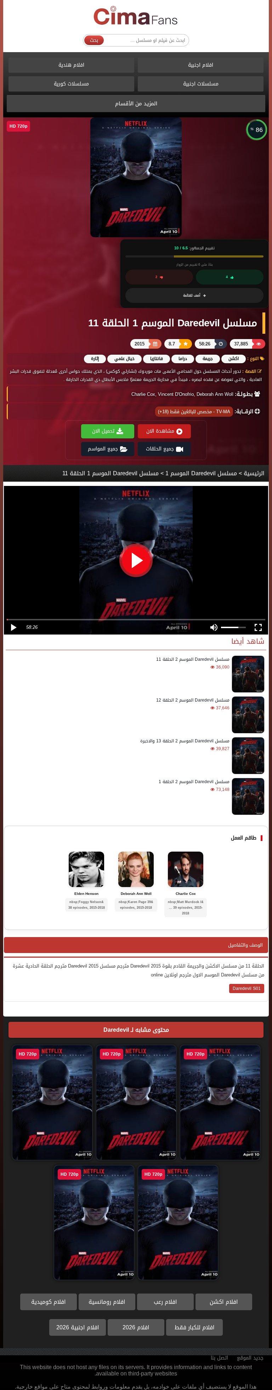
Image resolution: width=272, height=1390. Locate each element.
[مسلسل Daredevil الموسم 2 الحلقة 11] (247, 674)
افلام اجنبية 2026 (77, 1327)
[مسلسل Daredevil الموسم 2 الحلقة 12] (247, 714)
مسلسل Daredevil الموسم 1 (201, 473)
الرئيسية (254, 473)
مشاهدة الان (160, 431)
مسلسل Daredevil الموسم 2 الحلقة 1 (194, 782)
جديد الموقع (250, 1358)
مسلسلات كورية (71, 84)
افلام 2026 (136, 1327)
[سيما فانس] (136, 15)
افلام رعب (165, 1301)
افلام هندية (71, 65)
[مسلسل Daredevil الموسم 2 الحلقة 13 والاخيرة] (247, 755)
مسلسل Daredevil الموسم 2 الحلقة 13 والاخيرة (185, 741)
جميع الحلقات (160, 449)
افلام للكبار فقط (195, 1327)
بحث (94, 40)
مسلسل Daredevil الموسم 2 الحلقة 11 (193, 659)
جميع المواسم (103, 449)
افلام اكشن (224, 1301)
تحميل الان (103, 431)
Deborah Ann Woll (136, 893)
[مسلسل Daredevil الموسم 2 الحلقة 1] (247, 796)
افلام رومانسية (107, 1301)
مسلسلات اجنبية (201, 84)
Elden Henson (86, 893)
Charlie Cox (186, 893)
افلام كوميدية (48, 1301)
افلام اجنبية (200, 65)
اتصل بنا (219, 1358)
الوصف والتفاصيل (245, 945)
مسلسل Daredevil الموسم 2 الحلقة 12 (193, 700)
